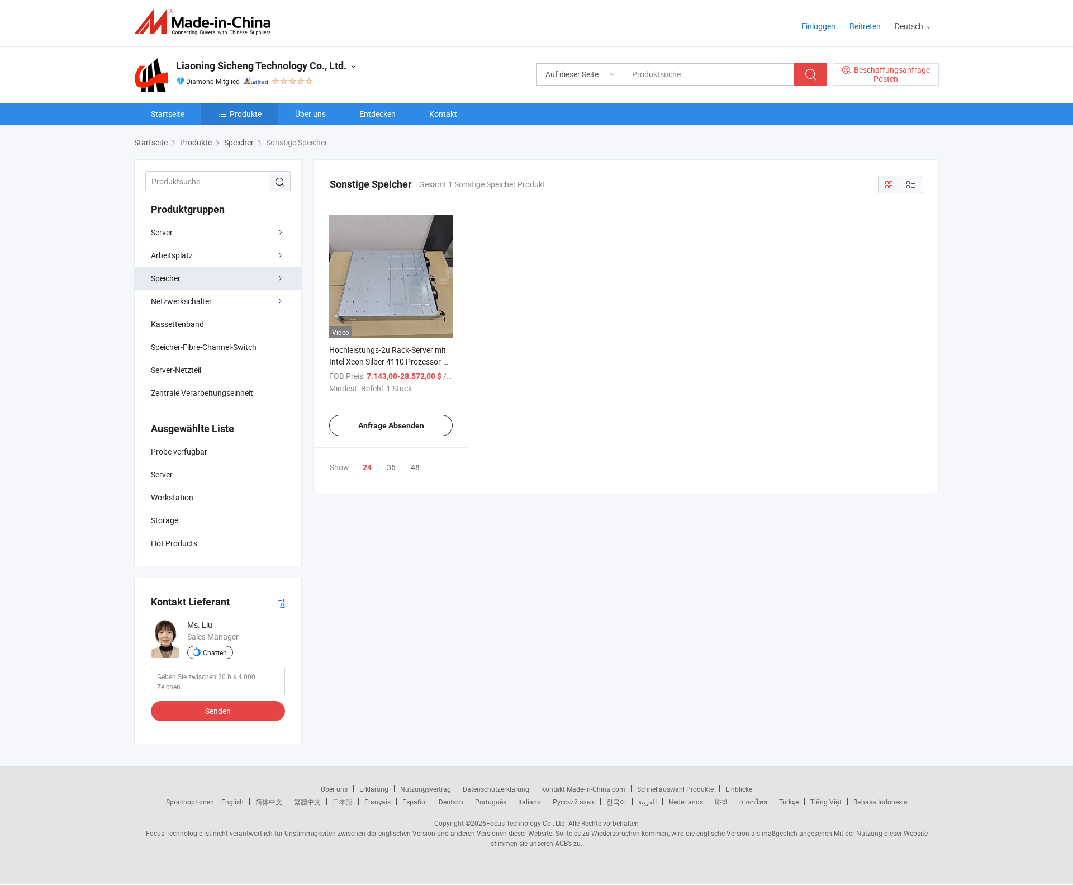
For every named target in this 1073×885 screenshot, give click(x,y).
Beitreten (865, 26)
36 (391, 467)
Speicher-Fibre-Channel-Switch (204, 347)
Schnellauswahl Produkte (675, 788)
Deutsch (451, 801)
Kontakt (443, 113)
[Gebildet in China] (206, 22)
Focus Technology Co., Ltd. (526, 822)
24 (367, 467)
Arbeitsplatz (172, 255)
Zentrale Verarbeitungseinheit (202, 392)
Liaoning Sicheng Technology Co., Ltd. (261, 66)
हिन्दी (721, 801)
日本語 (343, 801)
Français (377, 801)
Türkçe (789, 801)
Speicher (166, 278)
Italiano (529, 801)
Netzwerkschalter (181, 301)
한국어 (616, 801)
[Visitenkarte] (280, 602)
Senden (218, 711)
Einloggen (818, 26)
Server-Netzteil (176, 370)
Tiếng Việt (826, 801)
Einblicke (738, 788)
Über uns (310, 113)
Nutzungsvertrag (425, 788)
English (232, 801)
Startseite (167, 113)
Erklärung (373, 788)
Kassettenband (177, 324)
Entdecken (377, 113)
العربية (647, 801)
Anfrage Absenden (391, 425)
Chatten (215, 652)
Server (162, 232)
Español (414, 801)
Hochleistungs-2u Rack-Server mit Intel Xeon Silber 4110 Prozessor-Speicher (387, 361)
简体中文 (268, 801)
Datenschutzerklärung (496, 788)
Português (490, 801)
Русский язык (574, 801)
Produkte (246, 113)
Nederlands (685, 801)
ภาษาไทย (753, 801)
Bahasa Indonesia (880, 801)
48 (415, 467)
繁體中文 (307, 801)
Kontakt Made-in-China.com (583, 788)
